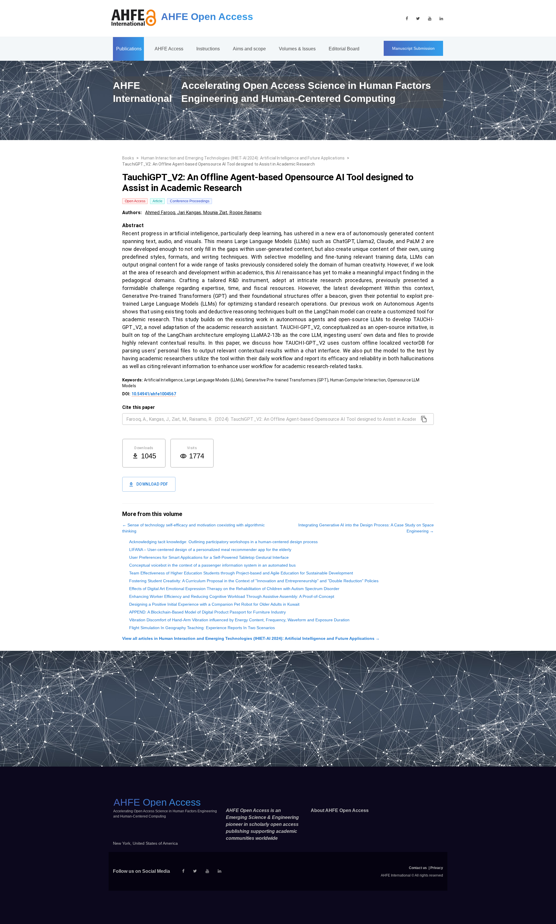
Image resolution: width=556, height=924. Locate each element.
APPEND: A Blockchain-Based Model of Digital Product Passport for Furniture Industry (207, 612)
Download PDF (152, 484)
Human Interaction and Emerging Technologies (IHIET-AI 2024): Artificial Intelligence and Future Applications (243, 158)
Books (128, 158)
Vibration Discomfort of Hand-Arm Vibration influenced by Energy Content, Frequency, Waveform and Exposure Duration (239, 620)
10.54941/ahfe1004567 (153, 394)
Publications (129, 48)
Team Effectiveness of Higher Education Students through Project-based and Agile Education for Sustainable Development (241, 573)
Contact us (418, 868)
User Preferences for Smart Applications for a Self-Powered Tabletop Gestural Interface (209, 557)
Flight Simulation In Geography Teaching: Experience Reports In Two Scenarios (202, 627)
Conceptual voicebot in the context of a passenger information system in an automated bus (212, 565)
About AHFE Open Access (340, 810)
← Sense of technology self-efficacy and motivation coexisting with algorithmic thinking (193, 528)
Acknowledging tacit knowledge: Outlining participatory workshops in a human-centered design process (223, 541)
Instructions (208, 48)
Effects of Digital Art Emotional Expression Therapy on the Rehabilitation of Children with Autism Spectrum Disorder (234, 588)
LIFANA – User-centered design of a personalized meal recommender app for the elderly (210, 549)
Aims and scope (249, 48)
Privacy (436, 868)
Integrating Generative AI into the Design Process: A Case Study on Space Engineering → (366, 528)
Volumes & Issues (297, 48)
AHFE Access (169, 48)
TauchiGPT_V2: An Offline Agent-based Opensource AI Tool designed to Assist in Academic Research (218, 164)
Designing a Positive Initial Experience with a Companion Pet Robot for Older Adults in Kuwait (214, 604)
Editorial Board (344, 48)
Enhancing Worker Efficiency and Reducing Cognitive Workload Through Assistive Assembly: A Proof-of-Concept (231, 596)
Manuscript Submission (413, 48)
